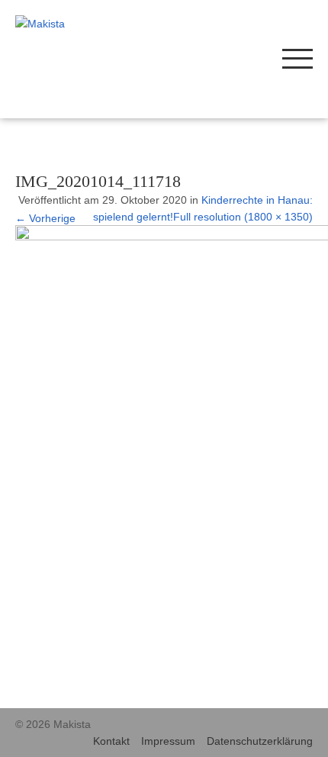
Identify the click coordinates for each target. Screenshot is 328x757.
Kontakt (111, 741)
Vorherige (45, 218)
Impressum (168, 741)
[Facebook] (234, 57)
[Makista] (74, 23)
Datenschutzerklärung (260, 741)
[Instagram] (211, 57)
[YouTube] (257, 57)
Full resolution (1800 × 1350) (243, 217)
